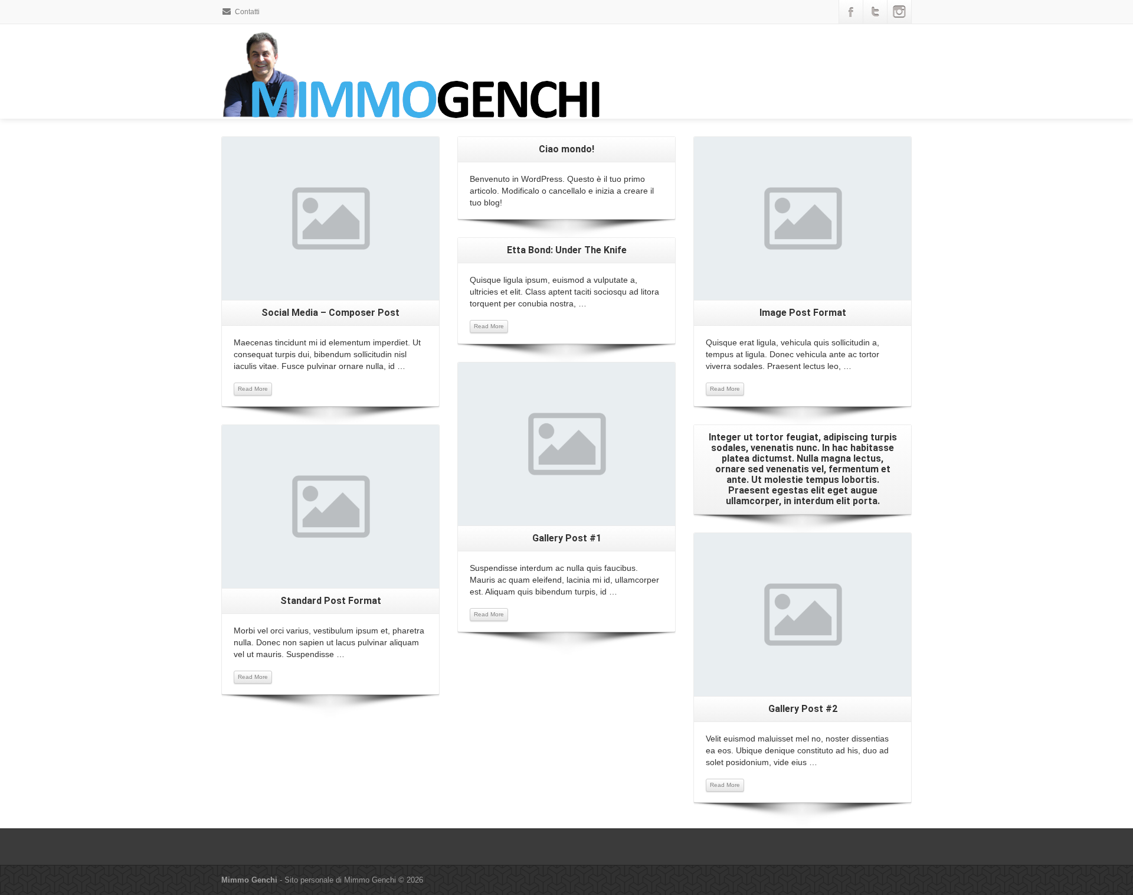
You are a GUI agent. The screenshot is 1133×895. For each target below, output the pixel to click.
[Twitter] (875, 12)
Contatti (247, 12)
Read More (253, 389)
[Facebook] (851, 12)
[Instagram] (899, 12)
